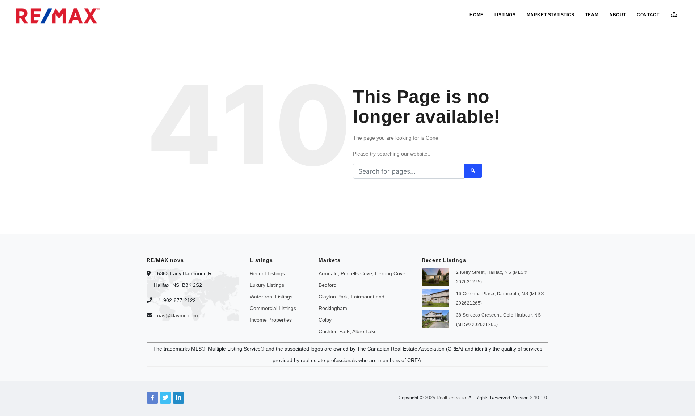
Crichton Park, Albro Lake (348, 331)
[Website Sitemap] (675, 15)
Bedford (328, 285)
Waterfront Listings (271, 297)
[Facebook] (152, 398)
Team (591, 14)
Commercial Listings (273, 308)
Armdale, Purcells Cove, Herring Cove (362, 273)
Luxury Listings (267, 285)
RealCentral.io (451, 397)
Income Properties (271, 320)
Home (476, 14)
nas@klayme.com (177, 315)
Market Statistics (550, 14)
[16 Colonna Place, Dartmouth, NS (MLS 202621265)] (435, 297)
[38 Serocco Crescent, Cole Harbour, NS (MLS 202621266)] (435, 319)
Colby (325, 320)
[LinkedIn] (178, 398)
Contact (648, 14)
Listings (505, 14)
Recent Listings (267, 273)
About (617, 14)
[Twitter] (165, 398)
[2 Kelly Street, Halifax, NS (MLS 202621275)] (435, 276)
